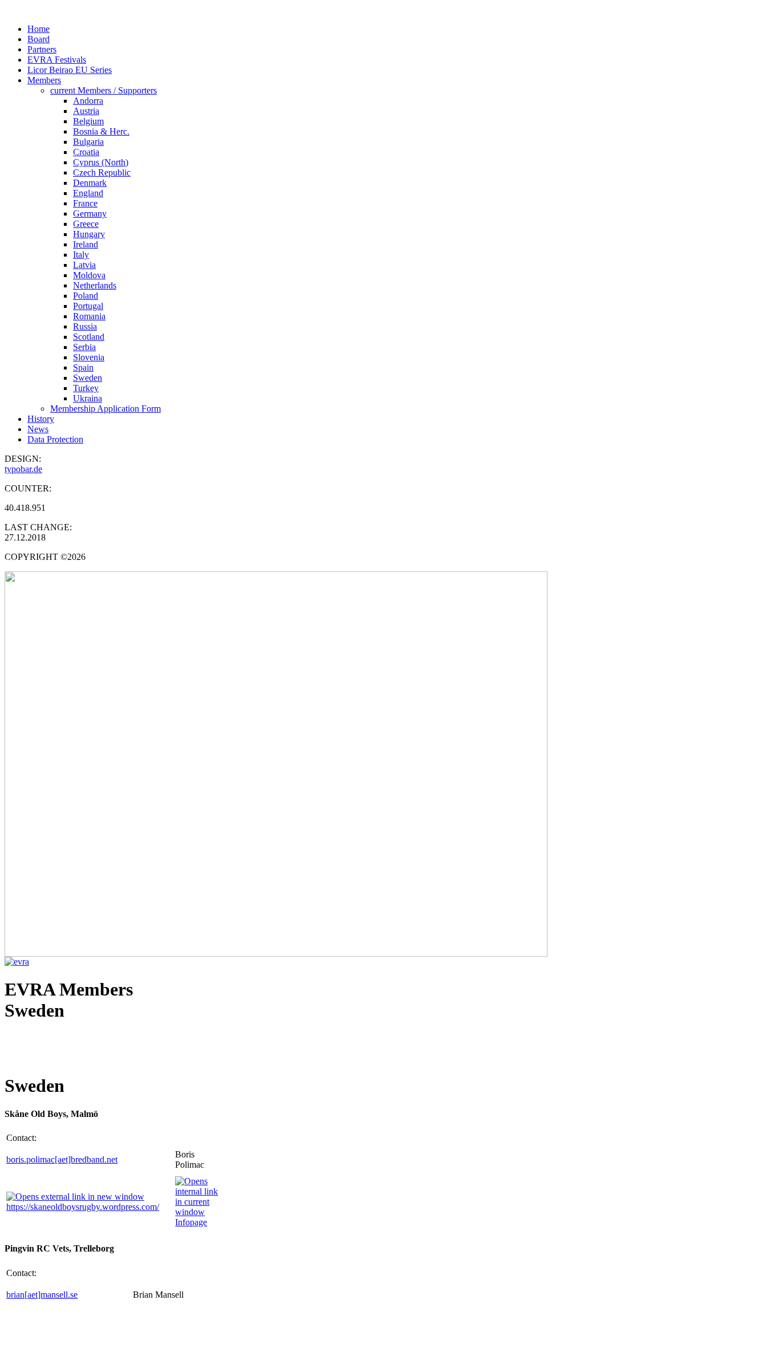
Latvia (84, 265)
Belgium (88, 121)
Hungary (89, 234)
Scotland (88, 337)
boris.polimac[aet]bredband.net (61, 1159)
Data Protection (55, 439)
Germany (90, 213)
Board (38, 39)
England (88, 193)
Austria (86, 111)
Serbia (84, 347)
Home (38, 29)
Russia (85, 326)
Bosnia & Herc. (101, 131)
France (85, 203)
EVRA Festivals (56, 59)
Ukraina (87, 398)
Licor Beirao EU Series (69, 70)
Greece (86, 224)
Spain (83, 367)
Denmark (90, 183)
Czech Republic (102, 172)
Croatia (86, 152)
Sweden (87, 378)
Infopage (191, 1222)
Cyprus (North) (100, 162)
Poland (85, 295)
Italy (81, 254)
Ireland (85, 244)
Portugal (88, 306)
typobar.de (23, 469)
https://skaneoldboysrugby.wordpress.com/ (82, 1207)
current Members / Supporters (103, 90)
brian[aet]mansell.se (42, 1294)
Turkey (86, 388)
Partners (41, 49)
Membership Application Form (105, 408)
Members (44, 80)
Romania (89, 316)
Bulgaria (88, 142)
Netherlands (94, 285)
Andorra (88, 100)
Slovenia (88, 357)
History (40, 419)
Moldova (89, 275)
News (37, 429)
